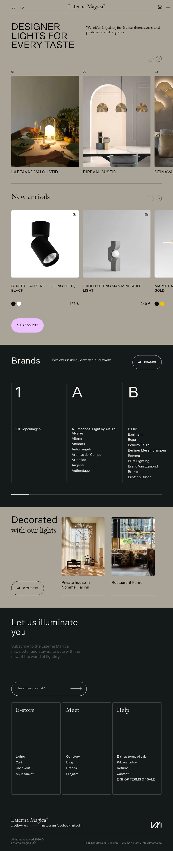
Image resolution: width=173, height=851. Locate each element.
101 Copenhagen (28, 429)
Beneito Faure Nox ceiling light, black (43, 288)
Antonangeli (81, 449)
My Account (25, 774)
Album (77, 438)
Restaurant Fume (127, 582)
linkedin (76, 825)
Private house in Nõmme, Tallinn (75, 585)
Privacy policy (127, 762)
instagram (48, 825)
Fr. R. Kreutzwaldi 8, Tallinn (101, 843)
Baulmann (135, 434)
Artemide (79, 460)
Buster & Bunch (140, 477)
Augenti (78, 465)
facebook (63, 825)
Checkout (23, 768)
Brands (71, 768)
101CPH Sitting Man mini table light (112, 288)
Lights (20, 756)
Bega (132, 439)
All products (27, 325)
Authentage (81, 470)
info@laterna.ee (152, 843)
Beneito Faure (138, 445)
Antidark (78, 444)
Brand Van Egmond (143, 466)
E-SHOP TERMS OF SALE (136, 779)
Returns (123, 768)
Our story (73, 756)
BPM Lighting (138, 461)
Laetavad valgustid (34, 172)
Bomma (134, 456)
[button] (159, 59)
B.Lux (132, 429)
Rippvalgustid (99, 172)
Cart (19, 762)
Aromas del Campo (86, 454)
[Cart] (160, 7)
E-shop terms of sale (132, 756)
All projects (27, 588)
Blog (69, 762)
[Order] (76, 689)
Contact (123, 774)
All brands (147, 362)
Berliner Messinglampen (147, 450)
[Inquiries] (22, 7)
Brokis (133, 472)
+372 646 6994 (129, 843)
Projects (72, 774)
